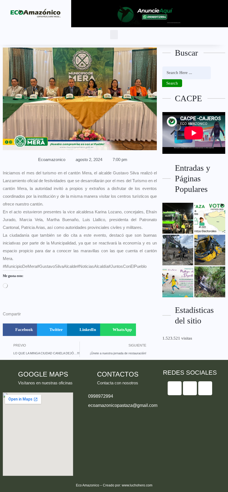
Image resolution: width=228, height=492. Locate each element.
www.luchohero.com (137, 485)
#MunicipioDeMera (20, 266)
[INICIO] (177, 218)
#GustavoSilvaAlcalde (57, 266)
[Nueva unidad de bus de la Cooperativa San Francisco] (209, 250)
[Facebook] (175, 388)
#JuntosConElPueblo (127, 266)
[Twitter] (190, 388)
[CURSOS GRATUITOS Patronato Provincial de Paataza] (177, 281)
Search (172, 83)
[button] (114, 34)
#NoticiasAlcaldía (92, 266)
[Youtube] (205, 388)
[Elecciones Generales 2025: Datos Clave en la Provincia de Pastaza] (209, 218)
